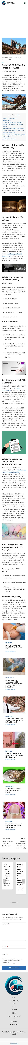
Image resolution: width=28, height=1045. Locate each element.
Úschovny (14, 1021)
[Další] (23, 881)
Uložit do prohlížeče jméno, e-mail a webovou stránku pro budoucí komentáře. (13, 960)
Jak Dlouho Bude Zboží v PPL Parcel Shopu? (7, 842)
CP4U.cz (6, 71)
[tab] (12, 902)
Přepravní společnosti (14, 1016)
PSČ (3, 62)
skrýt (18, 115)
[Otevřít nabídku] (24, 3)
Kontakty (14, 1009)
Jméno (5, 947)
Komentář (6, 924)
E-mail (4, 954)
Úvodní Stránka (14, 1001)
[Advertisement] (14, 21)
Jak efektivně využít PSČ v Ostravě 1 (14, 128)
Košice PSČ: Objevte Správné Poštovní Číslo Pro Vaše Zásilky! (21, 843)
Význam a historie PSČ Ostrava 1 (12, 122)
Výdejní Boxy (14, 1024)
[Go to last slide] (4, 881)
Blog (14, 1003)
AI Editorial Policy (14, 1043)
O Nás (14, 1006)
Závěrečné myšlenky (9, 139)
